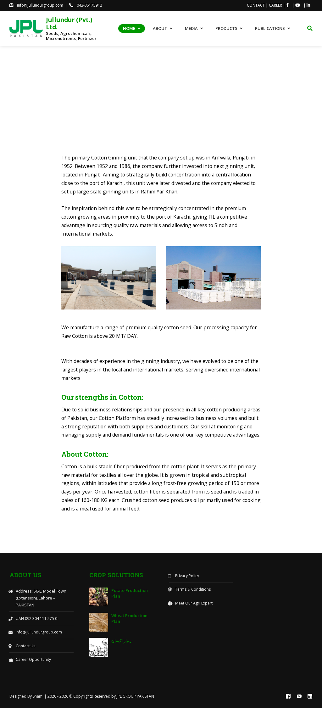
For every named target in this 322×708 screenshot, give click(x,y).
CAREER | (277, 5)
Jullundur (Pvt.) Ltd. (69, 23)
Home (129, 28)
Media (191, 28)
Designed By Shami (26, 696)
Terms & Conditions (193, 589)
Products (226, 28)
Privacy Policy (187, 575)
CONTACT (256, 5)
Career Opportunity (33, 659)
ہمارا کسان (121, 641)
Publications (270, 28)
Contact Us (25, 646)
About (160, 28)
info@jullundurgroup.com (39, 5)
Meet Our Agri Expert (194, 603)
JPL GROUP (127, 696)
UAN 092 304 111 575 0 (36, 618)
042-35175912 (89, 5)
